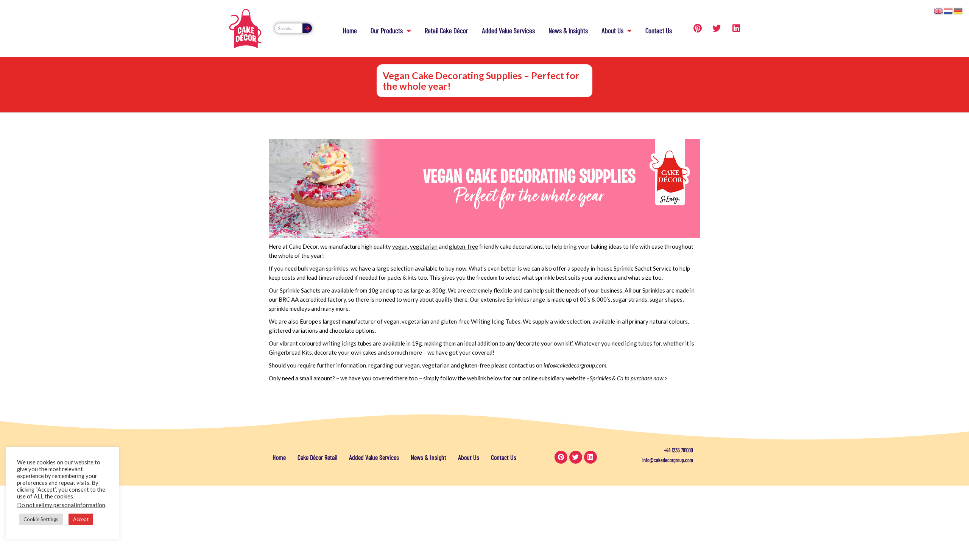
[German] (958, 10)
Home (350, 30)
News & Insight (428, 457)
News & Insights (568, 30)
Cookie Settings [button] (40, 519)
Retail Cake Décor (446, 30)
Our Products (387, 30)
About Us (612, 30)
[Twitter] (717, 28)
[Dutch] (948, 10)
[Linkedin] (736, 28)
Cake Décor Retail (317, 457)
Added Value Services (508, 30)
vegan (400, 246)
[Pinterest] (697, 28)
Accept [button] (81, 519)
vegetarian (424, 246)
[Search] (307, 28)
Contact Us (658, 30)
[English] (939, 10)
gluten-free (463, 246)
